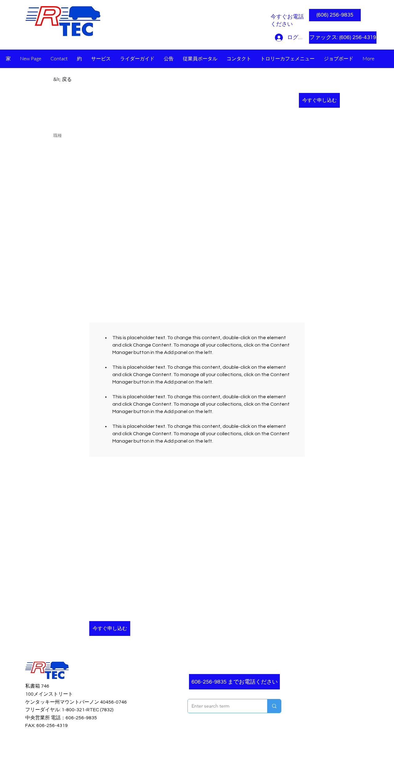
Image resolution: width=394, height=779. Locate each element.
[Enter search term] (274, 706)
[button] (335, 37)
